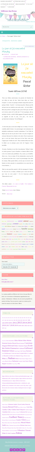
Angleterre (31, 221)
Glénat (11, 351)
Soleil (23, 361)
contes (32, 223)
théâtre (20, 246)
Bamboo (10, 343)
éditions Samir (9, 193)
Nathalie (6, 54)
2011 (10, 323)
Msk (7, 358)
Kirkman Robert (5, 420)
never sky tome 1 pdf (25, 385)
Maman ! (3, 7)
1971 (12, 317)
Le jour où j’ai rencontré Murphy (13, 50)
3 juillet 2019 (14, 54)
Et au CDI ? (29, 4)
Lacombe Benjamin (12, 420)
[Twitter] (14, 449)
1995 (28, 317)
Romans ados (9, 58)
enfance (26, 226)
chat (23, 223)
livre (7, 236)
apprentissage (9, 223)
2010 (7, 323)
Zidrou (19, 433)
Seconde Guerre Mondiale (10, 244)
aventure (15, 224)
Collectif (17, 412)
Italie (30, 234)
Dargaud (4, 346)
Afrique (16, 221)
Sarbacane (15, 361)
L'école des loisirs (15, 353)
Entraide (14, 229)
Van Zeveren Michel (13, 430)
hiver (32, 231)
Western (19, 249)
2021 (23, 325)
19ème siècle (4, 221)
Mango (22, 355)
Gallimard (21, 348)
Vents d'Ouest (14, 363)
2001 (12, 320)
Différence (9, 226)
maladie (20, 236)
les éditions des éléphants (14, 355)
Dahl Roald (30, 412)
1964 (9, 317)
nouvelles (21, 239)
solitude (3, 246)
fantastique (30, 229)
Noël (19, 239)
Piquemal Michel (17, 425)
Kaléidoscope (8, 353)
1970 (10, 317)
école (16, 226)
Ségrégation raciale (25, 244)
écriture (22, 226)
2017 (8, 325)
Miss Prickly (10, 422)
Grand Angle (17, 351)
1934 (3, 317)
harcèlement (25, 231)
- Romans (19, 56)
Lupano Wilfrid (21, 420)
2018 (12, 325)
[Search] (31, 27)
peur (32, 239)
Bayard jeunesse (20, 343)
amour (26, 221)
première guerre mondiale (16, 241)
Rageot (27, 358)
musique (3, 239)
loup (13, 236)
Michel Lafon (27, 355)
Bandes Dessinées (6, 1)
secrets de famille (18, 244)
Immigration (24, 234)
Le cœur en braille (18, 184)
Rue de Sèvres (8, 361)
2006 (24, 320)
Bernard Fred (12, 407)
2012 (15, 322)
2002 (14, 320)
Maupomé (28, 420)
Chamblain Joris (6, 412)
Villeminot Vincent (24, 430)
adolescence (10, 221)
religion (27, 241)
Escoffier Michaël (20, 414)
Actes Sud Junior (10, 340)
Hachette (28, 351)
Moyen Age (31, 236)
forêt (14, 231)
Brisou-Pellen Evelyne (22, 407)
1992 (22, 317)
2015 (29, 322)
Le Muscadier (5, 355)
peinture (29, 239)
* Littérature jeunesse (9, 56)
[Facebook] (11, 449)
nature (10, 239)
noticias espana (15, 378)
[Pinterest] (23, 449)
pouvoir (9, 241)
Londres (10, 236)
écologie (19, 226)
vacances (25, 246)
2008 (29, 320)
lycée (15, 236)
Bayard (14, 343)
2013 (19, 322)
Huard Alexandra (27, 417)
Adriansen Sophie (12, 404)
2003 (17, 320)
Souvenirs (13, 246)
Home (3, 36)
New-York (16, 239)
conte (29, 223)
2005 (21, 320)
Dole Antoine (13, 414)
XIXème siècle (23, 249)
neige (13, 239)
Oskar (17, 358)
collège (26, 223)
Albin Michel (18, 340)
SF (29, 244)
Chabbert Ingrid (28, 409)
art (12, 223)
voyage (11, 249)
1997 (3, 320)
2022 (25, 325)
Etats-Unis (18, 229)
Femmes (11, 231)
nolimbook (24, 383)
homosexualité (4, 234)
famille (24, 229)
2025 (3, 328)
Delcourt (11, 346)
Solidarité (31, 244)
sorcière (6, 246)
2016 (4, 325)
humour (9, 234)
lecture (3, 236)
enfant (29, 226)
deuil (6, 226)
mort (28, 236)
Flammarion (14, 348)
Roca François (8, 427)
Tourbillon (9, 363)
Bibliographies (20, 4)
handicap (20, 231)
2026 (5, 328)
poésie (3, 241)
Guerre (17, 231)
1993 (24, 317)
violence (8, 249)
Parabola (20, 445)
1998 (5, 320)
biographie (20, 223)
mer (23, 236)
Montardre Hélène (17, 422)
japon (32, 234)
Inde (27, 234)
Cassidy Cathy (6, 409)
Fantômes (7, 231)
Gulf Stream (23, 351)
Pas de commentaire (29, 46)
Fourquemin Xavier (28, 414)
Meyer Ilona (4, 422)
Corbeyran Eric (23, 412)
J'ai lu (3, 353)
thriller (22, 246)
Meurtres (25, 236)
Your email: (5, 261)
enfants (32, 226)
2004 (19, 320)
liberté (5, 236)
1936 (5, 317)
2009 (3, 323)
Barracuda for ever (12, 186)
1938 (7, 317)
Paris (27, 239)
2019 (16, 325)
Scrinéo (20, 361)
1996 (30, 317)
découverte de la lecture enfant (10, 387)
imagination (20, 234)
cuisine (3, 226)
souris (10, 246)
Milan (4, 358)
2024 (31, 325)
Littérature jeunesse (7, 4)
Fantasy (3, 231)
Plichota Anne (24, 425)
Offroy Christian (9, 425)
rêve (29, 241)
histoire (29, 231)
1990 (20, 317)
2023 (28, 325)
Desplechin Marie (6, 414)
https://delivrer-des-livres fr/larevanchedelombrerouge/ (16, 376)
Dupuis (26, 345)
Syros (26, 361)
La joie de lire (23, 353)
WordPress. (27, 445)
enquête (3, 229)
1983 (18, 317)
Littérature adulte (19, 1)
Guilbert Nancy (16, 417)
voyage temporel (15, 249)
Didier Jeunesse (19, 346)
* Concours (10, 7)
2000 (10, 320)
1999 (8, 320)
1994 (26, 317)
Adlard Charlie (5, 404)
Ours (25, 239)
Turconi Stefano (5, 430)
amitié (20, 221)
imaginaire (15, 234)
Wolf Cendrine (11, 433)
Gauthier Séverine (5, 417)
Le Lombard (30, 353)
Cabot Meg (29, 407)
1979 (14, 317)
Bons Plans (4, 279)
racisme (23, 241)
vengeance (29, 246)
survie (17, 246)
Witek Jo (4, 433)
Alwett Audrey (21, 404)
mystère (7, 239)
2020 (19, 325)
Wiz (19, 363)
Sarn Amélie (19, 427)
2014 (24, 322)
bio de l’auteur (9, 190)
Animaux (4, 223)
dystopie (13, 226)
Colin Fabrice (13, 412)
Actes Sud (4, 340)
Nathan (11, 358)
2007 (26, 320)
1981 (16, 317)
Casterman (28, 343)
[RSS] (17, 449)
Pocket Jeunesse (22, 358)
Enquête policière (9, 229)
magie (17, 236)
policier (6, 241)
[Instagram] (20, 449)
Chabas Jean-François (18, 409)
